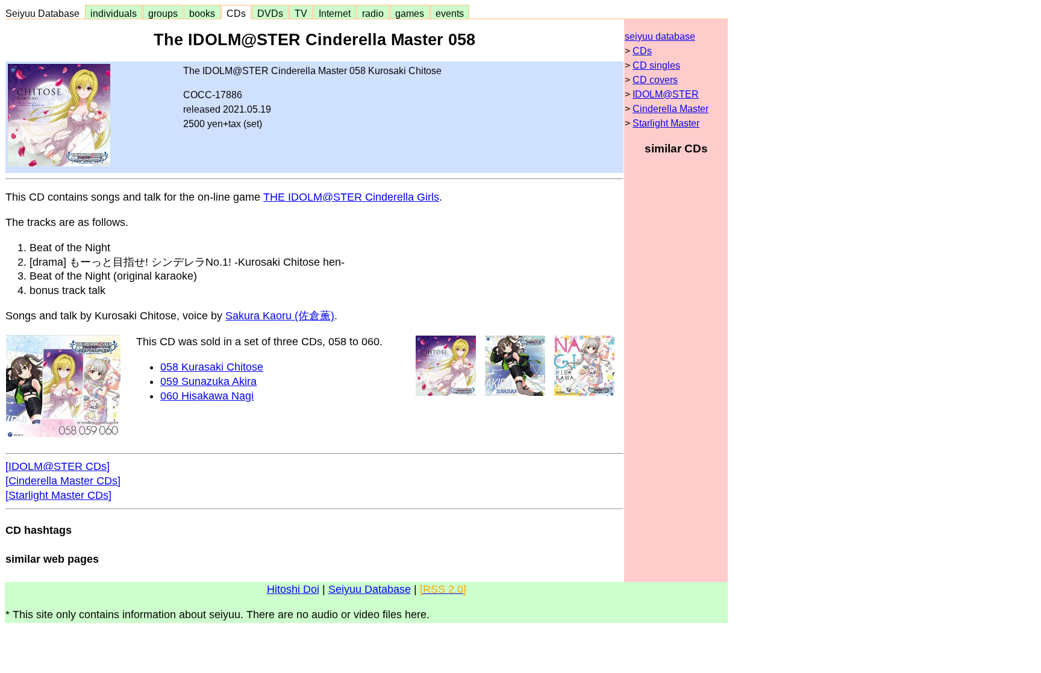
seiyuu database (660, 36)
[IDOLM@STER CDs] (57, 466)
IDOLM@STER (666, 94)
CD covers (655, 80)
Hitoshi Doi (293, 589)
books (202, 13)
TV (301, 13)
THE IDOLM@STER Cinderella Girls (351, 197)
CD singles (656, 65)
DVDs (270, 13)
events (450, 13)
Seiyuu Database (44, 13)
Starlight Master (666, 123)
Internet (334, 13)
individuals (114, 13)
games (409, 13)
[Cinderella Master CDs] (62, 481)
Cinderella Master (670, 109)
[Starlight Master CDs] (58, 495)
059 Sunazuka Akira (208, 381)
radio (373, 13)
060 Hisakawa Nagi (207, 396)
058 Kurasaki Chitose (211, 367)
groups (163, 13)
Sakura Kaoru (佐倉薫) (279, 316)
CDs (236, 13)
